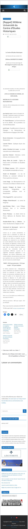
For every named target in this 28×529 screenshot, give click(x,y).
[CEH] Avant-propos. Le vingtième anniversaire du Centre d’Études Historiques (8, 327)
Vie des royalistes (7, 18)
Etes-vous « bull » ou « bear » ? (11, 350)
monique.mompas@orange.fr (19, 308)
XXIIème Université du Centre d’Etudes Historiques (7, 337)
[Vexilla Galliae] (14, 6)
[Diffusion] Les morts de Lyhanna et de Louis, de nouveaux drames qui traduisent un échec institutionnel (13, 475)
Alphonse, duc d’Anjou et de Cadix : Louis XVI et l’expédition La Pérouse (13, 355)
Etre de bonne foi (6, 482)
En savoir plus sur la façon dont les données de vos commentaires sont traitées (14, 401)
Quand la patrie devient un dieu (9, 485)
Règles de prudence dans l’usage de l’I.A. (11, 487)
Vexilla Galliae (14, 34)
